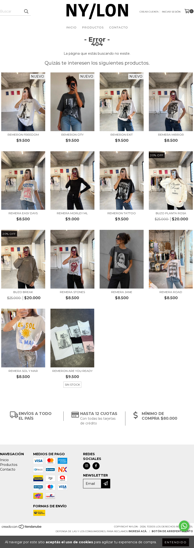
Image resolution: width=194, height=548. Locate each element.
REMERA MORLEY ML (72, 213)
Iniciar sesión (171, 11)
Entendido (176, 542)
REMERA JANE (121, 292)
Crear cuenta (149, 11)
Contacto (118, 27)
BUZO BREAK (23, 292)
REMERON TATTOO (121, 213)
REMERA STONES (72, 292)
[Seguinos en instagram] (86, 465)
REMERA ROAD (170, 292)
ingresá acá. (137, 531)
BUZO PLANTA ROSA (171, 213)
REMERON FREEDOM (23, 134)
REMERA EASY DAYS (23, 213)
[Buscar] (26, 11)
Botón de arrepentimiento (172, 531)
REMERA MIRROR (171, 134)
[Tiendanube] (22, 528)
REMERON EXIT (121, 134)
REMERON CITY (72, 134)
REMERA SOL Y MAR (23, 371)
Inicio (71, 27)
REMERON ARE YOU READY (72, 371)
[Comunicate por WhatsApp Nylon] (184, 526)
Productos (93, 27)
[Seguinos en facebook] (96, 465)
